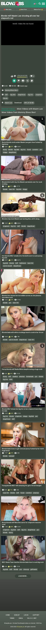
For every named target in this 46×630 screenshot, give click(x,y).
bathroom (23, 263)
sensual (11, 456)
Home (8, 615)
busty (5, 149)
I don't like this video (15, 76)
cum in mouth (7, 266)
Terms (12, 618)
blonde (5, 98)
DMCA (21, 618)
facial (29, 149)
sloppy (5, 152)
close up (26, 569)
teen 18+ (12, 189)
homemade (29, 376)
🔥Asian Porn (23, 9)
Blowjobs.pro (20, 626)
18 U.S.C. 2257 (31, 618)
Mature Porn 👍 (38, 9)
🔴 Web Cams (7, 9)
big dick (12, 94)
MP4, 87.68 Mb (29, 103)
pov (41, 149)
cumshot (35, 149)
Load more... (23, 576)
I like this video (12, 76)
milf (6, 94)
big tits (30, 94)
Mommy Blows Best (11, 90)
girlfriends (33, 569)
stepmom (39, 94)
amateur (22, 376)
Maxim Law (8, 103)
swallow (15, 376)
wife (10, 379)
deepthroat (21, 94)
